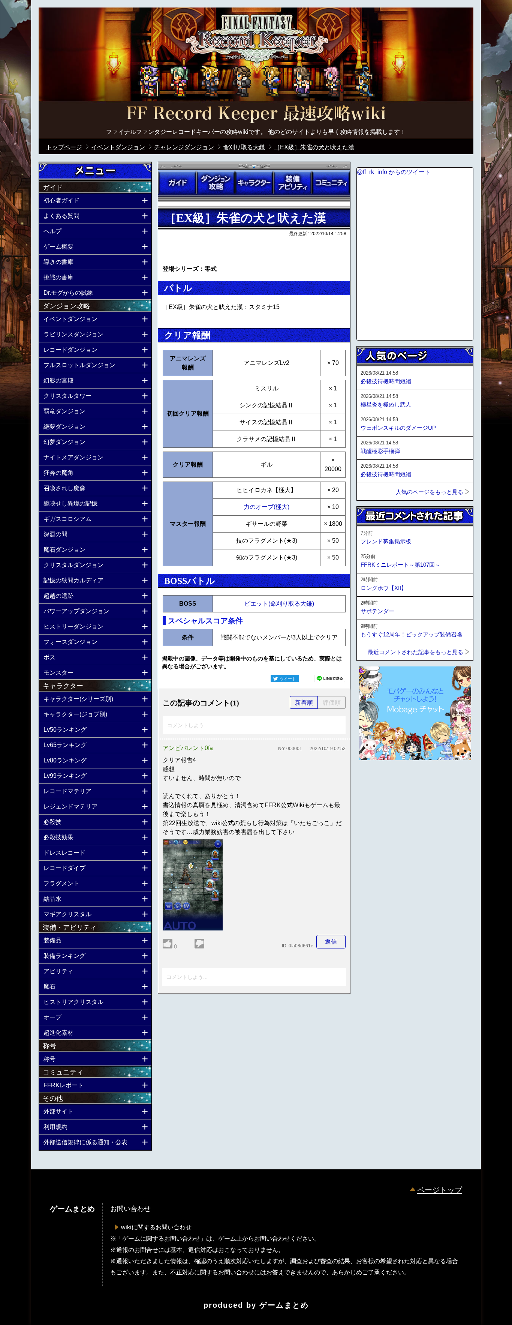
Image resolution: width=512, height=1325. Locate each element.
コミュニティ (331, 182)
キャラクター (254, 182)
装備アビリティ (292, 182)
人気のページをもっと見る (429, 492)
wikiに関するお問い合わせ (156, 1227)
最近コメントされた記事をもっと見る (415, 652)
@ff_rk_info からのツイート (394, 172)
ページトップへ (375, 780)
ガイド (177, 182)
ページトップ (439, 1190)
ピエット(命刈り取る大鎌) (279, 603)
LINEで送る (329, 678)
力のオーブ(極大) (266, 507)
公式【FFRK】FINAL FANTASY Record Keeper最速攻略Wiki (256, 114)
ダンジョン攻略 (215, 182)
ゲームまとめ (284, 1305)
